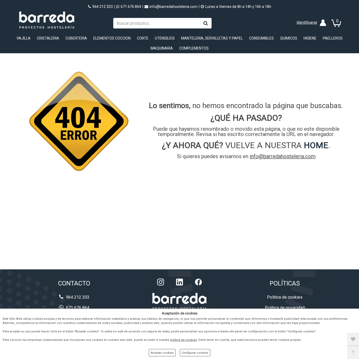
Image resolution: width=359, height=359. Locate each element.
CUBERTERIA (76, 38)
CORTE (142, 38)
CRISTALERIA (48, 38)
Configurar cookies (195, 353)
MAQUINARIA (162, 48)
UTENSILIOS (165, 38)
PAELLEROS (333, 38)
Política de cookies (284, 297)
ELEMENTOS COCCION (112, 38)
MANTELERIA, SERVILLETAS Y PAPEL (212, 38)
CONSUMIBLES (261, 38)
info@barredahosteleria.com (173, 6)
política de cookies (183, 340)
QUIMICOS (288, 38)
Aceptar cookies (162, 353)
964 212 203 (102, 6)
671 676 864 (131, 6)
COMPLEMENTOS (194, 48)
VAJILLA (23, 38)
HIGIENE (310, 38)
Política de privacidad (285, 307)
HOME (316, 145)
